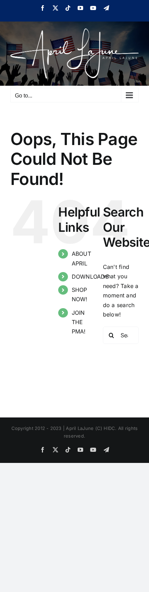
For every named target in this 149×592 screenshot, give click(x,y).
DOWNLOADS (90, 276)
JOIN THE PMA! (79, 322)
